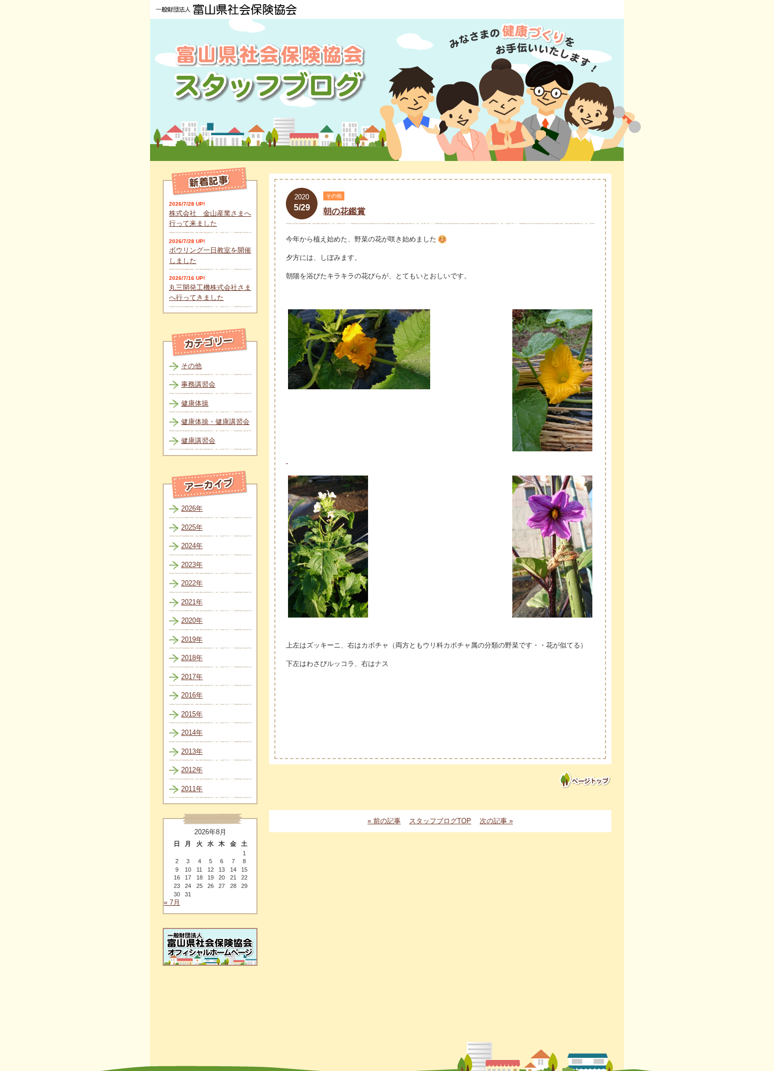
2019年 (192, 639)
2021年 (192, 602)
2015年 (192, 714)
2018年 (192, 658)
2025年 (192, 527)
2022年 (192, 583)
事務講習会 (198, 384)
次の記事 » (496, 821)
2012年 (192, 770)
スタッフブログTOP (440, 821)
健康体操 (195, 403)
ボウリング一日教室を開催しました (210, 255)
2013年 (192, 751)
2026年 (192, 508)
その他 (191, 366)
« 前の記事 (384, 821)
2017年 (192, 677)
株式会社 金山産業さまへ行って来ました (210, 218)
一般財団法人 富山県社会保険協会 (226, 9)
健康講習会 (198, 440)
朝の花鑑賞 (344, 211)
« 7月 (172, 902)
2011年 (192, 789)
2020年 (192, 620)
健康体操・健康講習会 (215, 422)
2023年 (192, 565)
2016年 (192, 695)
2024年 (192, 546)
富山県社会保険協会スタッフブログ (271, 73)
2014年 (192, 732)
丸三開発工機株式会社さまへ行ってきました (210, 293)
